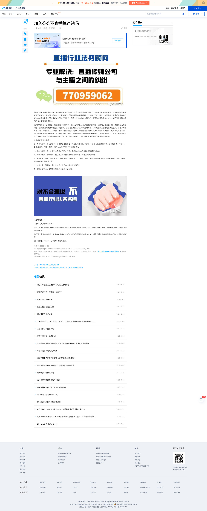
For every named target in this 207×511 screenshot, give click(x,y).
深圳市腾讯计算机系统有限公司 (80, 504)
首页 (4, 14)
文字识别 (93, 492)
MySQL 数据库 (145, 487)
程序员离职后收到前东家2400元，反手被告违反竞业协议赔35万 (61, 409)
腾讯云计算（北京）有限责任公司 (90, 507)
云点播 (109, 492)
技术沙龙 (22, 460)
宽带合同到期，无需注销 (46, 336)
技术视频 (22, 463)
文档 (167, 8)
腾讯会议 (59, 487)
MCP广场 (54, 14)
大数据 (126, 492)
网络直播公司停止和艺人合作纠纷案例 (51, 387)
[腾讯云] (7, 8)
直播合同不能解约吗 (44, 299)
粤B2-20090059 (109, 504)
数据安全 (43, 492)
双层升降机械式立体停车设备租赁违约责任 (53, 284)
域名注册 (43, 482)
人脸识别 (43, 487)
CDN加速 (93, 487)
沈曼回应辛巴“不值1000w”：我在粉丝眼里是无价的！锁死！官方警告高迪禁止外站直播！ (67, 416)
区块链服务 (76, 482)
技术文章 (22, 453)
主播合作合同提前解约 (45, 328)
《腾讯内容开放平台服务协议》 (108, 251)
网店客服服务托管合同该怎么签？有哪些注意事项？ (56, 358)
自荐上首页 (61, 460)
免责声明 (137, 457)
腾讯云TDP (100, 463)
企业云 (75, 487)
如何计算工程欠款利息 (45, 372)
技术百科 (22, 469)
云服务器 (59, 482)
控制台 (182, 8)
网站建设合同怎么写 (44, 314)
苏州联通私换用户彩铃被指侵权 (49, 402)
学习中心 (22, 466)
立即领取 (117, 40)
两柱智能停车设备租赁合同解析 (49, 380)
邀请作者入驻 (62, 457)
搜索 (183, 14)
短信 (74, 492)
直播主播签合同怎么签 (45, 306)
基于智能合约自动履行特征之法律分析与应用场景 (55, 365)
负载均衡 (59, 492)
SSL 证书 (160, 487)
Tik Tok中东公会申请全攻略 (47, 394)
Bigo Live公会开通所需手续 (47, 424)
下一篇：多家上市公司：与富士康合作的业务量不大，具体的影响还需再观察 (58, 267)
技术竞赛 (61, 463)
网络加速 (110, 482)
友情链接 (137, 463)
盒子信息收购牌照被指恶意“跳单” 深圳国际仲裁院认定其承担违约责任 (63, 343)
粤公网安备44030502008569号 (127, 504)
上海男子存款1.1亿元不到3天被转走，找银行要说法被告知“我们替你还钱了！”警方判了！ (67, 321)
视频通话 (110, 487)
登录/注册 (197, 8)
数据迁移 (177, 492)
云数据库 (126, 482)
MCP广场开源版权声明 (142, 466)
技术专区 (22, 472)
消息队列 (93, 482)
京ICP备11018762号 (121, 507)
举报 (125, 28)
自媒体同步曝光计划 (64, 453)
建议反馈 (174, 8)
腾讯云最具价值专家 (102, 453)
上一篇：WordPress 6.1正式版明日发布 (46, 265)
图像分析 (126, 487)
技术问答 (22, 457)
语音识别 (177, 487)
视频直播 (177, 482)
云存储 (159, 482)
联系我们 (137, 460)
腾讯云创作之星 (101, 460)
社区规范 (137, 453)
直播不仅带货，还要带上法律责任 (49, 292)
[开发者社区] (20, 8)
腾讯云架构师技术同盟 (103, 457)
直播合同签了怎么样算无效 (47, 350)
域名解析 (143, 482)
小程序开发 (144, 492)
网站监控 (160, 492)
